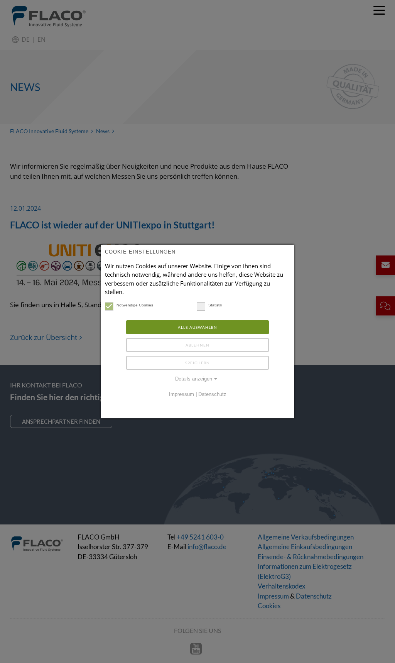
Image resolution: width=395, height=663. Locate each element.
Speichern (197, 362)
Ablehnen (197, 345)
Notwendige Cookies (134, 305)
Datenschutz (212, 394)
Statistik (215, 305)
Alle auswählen (197, 327)
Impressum (181, 394)
